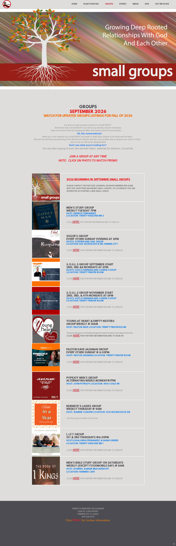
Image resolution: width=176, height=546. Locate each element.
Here (77, 520)
